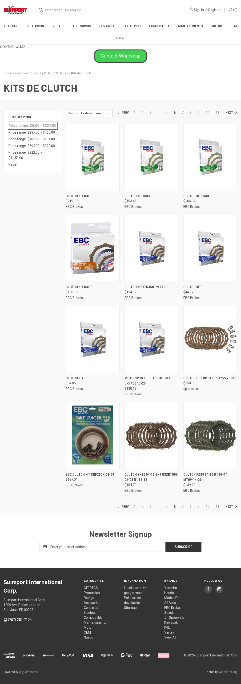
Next (229, 113)
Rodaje (58, 26)
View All (170, 637)
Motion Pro (172, 598)
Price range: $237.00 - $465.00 (31, 132)
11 (217, 113)
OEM (233, 26)
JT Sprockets (174, 617)
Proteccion (35, 26)
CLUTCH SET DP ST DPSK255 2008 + (210, 378)
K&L (167, 627)
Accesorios (81, 26)
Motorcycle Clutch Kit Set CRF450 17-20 (148, 381)
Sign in (199, 10)
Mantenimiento (190, 26)
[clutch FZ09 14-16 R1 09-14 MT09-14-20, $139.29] (210, 435)
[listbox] (96, 113)
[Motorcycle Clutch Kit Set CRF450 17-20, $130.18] (151, 339)
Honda (169, 593)
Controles (107, 26)
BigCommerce (28, 672)
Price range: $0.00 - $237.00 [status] (32, 125)
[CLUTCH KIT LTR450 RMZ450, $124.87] (151, 248)
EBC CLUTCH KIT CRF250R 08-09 (90, 474)
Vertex (169, 632)
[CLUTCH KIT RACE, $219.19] (93, 157)
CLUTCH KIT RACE (79, 196)
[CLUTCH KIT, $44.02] (210, 248)
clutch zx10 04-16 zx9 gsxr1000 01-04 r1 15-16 (151, 477)
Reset (12, 164)
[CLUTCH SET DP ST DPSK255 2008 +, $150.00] (210, 339)
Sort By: (73, 113)
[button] (120, 56)
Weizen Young (228, 672)
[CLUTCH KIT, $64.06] (93, 339)
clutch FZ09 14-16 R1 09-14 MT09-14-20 (205, 477)
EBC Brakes (172, 608)
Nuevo (120, 38)
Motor (216, 26)
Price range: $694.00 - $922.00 (31, 146)
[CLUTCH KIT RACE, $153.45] (151, 157)
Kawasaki (171, 622)
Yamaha (170, 588)
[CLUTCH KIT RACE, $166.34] (210, 157)
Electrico (133, 26)
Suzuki (169, 612)
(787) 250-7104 (20, 620)
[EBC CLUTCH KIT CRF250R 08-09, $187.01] (93, 435)
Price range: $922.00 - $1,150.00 (25, 155)
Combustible (159, 26)
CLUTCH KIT (192, 287)
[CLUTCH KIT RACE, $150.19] (93, 248)
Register (214, 10)
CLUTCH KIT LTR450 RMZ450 (146, 287)
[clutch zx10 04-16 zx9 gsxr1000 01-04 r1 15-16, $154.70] (151, 435)
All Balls (170, 603)
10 (207, 113)
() (235, 10)
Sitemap (130, 608)
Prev (125, 113)
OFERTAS (10, 26)
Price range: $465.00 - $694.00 (31, 139)
